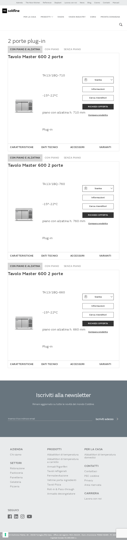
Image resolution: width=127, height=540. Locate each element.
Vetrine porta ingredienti (61, 480)
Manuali (116, 3)
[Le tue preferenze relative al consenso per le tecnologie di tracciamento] (5, 535)
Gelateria (15, 482)
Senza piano (72, 49)
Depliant (58, 3)
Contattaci (90, 471)
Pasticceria (16, 472)
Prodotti (46, 17)
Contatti (106, 3)
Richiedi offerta (98, 106)
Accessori (77, 147)
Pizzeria (14, 486)
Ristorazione (17, 468)
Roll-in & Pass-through (60, 489)
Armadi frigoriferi (57, 466)
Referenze (47, 3)
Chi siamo (16, 454)
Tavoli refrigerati (57, 471)
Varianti (105, 147)
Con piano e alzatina (25, 49)
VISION (60, 17)
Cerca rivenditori (98, 97)
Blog (89, 3)
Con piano (52, 49)
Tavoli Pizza (54, 484)
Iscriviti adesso (105, 419)
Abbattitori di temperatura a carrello (63, 461)
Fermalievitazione (57, 475)
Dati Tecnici (49, 147)
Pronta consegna (110, 17)
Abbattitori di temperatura (63, 454)
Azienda (19, 3)
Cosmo (97, 3)
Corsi (93, 17)
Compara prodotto (98, 115)
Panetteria (16, 477)
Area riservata (92, 485)
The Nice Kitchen (33, 3)
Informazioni (98, 89)
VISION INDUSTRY (77, 17)
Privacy (88, 480)
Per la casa (30, 17)
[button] (120, 25)
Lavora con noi (71, 3)
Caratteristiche (21, 147)
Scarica (98, 80)
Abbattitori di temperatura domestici (100, 456)
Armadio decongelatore (61, 493)
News (82, 3)
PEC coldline (91, 476)
